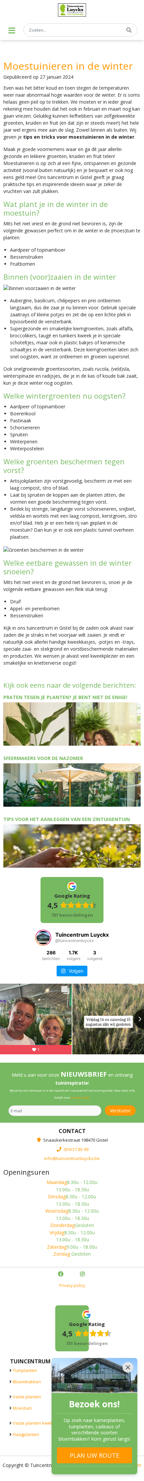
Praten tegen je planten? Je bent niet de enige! (65, 697)
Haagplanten (26, 1434)
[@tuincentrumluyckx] (43, 937)
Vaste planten (27, 1397)
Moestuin (22, 1408)
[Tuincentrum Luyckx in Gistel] (72, 10)
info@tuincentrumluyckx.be (72, 1158)
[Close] (128, 1367)
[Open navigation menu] (11, 30)
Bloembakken (27, 1382)
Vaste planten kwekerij (36, 1423)
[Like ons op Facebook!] (61, 1274)
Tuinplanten (25, 1370)
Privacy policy (72, 1285)
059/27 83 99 (76, 1149)
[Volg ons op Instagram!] (83, 1274)
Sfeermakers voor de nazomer (43, 758)
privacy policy (80, 1097)
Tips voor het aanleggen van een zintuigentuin (66, 819)
